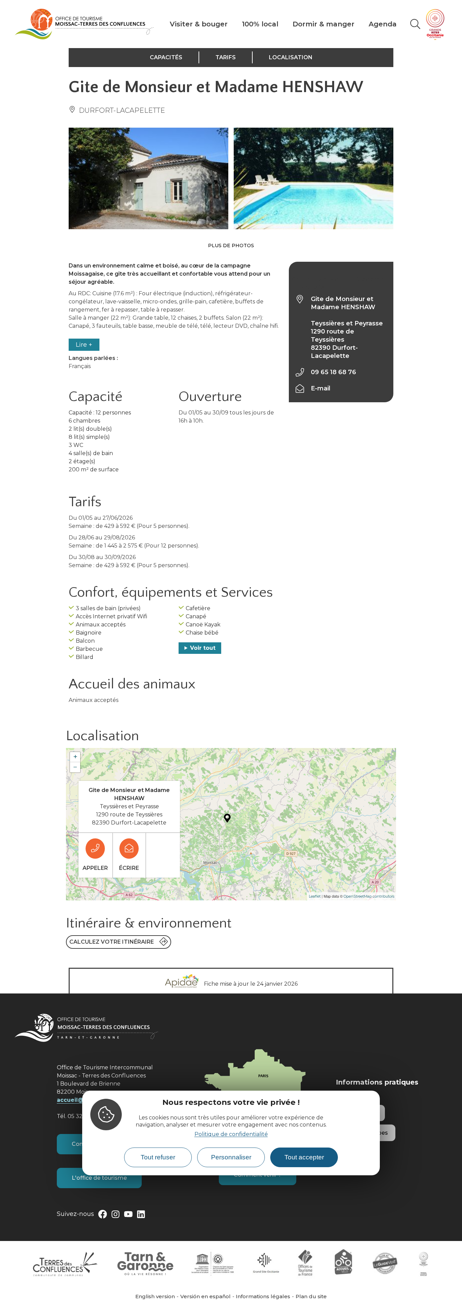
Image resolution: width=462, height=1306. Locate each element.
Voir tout (202, 648)
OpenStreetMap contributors (369, 896)
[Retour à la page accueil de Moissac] (84, 24)
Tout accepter (304, 1157)
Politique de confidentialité (231, 1134)
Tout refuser (158, 1157)
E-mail (320, 388)
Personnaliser (231, 1157)
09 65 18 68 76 (333, 372)
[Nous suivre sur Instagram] (115, 1215)
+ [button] (75, 757)
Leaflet (315, 896)
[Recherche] (415, 24)
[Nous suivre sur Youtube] (128, 1215)
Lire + (84, 344)
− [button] (75, 767)
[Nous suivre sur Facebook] (102, 1215)
